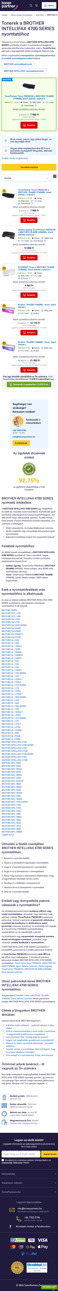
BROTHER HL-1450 (10, 709)
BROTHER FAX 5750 (11, 622)
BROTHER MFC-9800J (12, 817)
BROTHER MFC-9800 (11, 814)
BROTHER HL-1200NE (12, 652)
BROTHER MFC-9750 (11, 808)
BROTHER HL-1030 (10, 640)
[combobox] (26, 178)
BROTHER (40, 15)
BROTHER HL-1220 (10, 661)
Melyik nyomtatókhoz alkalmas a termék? (29, 109)
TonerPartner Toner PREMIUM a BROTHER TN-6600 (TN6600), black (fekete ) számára (29, 97)
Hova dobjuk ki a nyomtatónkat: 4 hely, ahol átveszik (29, 1055)
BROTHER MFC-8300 (11, 763)
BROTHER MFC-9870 (11, 826)
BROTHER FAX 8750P (11, 637)
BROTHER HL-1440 (10, 703)
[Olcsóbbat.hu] (37, 1264)
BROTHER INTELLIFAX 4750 (14, 748)
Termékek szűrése (29, 167)
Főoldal (4, 15)
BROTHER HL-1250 (10, 676)
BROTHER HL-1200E (11, 649)
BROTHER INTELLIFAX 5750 (14, 757)
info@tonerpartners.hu (24, 437)
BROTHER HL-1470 (10, 721)
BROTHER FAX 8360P (11, 631)
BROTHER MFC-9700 (11, 805)
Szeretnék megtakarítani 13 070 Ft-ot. (31, 384)
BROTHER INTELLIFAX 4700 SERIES (18, 745)
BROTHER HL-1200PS (12, 658)
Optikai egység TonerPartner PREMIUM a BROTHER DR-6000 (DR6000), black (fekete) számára (37, 232)
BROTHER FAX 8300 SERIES (14, 625)
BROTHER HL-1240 (10, 667)
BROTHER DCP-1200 (11, 613)
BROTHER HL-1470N (11, 727)
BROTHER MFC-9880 (11, 829)
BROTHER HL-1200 (10, 643)
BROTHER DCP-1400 (11, 616)
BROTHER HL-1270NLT (12, 694)
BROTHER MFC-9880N (12, 832)
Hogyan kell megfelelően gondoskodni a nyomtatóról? (30, 1040)
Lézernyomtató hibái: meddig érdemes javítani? (27, 1037)
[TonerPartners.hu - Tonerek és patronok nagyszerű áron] (10, 5)
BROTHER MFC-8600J (12, 775)
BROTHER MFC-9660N (12, 799)
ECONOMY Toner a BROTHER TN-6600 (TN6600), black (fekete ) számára (36, 268)
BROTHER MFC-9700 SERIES (15, 802)
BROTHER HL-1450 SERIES (14, 706)
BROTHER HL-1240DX (12, 670)
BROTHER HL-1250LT (11, 682)
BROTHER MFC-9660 (11, 796)
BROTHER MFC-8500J (12, 769)
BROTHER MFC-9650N (12, 793)
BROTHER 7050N (9, 610)
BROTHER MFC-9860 (11, 823)
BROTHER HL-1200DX (12, 646)
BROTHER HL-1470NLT (12, 730)
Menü (51, 5)
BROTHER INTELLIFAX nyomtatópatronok (24, 71)
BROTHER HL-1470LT (11, 724)
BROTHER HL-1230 (10, 664)
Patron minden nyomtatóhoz (21, 15)
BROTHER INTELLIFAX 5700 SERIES (18, 754)
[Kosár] (36, 5)
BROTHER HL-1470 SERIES (14, 718)
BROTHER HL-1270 (10, 688)
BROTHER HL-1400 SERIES (14, 697)
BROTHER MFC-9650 (11, 790)
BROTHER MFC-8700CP (13, 781)
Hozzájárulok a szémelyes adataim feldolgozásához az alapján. (26, 1161)
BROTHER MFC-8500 (11, 766)
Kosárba (31, 125)
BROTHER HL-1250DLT (12, 679)
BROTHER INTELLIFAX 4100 (14, 742)
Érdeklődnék (21, 443)
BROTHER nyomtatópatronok (18, 64)
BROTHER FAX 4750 (11, 619)
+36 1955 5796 (19, 430)
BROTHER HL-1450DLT (12, 712)
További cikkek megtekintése (15, 158)
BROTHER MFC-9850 (11, 820)
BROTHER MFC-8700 (11, 778)
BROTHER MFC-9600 (11, 784)
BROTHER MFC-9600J (12, 787)
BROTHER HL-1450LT (11, 715)
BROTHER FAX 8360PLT (12, 634)
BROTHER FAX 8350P (11, 628)
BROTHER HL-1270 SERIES (14, 685)
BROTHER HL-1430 (10, 700)
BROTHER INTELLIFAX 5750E (15, 760)
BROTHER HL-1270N (11, 691)
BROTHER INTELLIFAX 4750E (15, 751)
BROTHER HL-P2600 (11, 739)
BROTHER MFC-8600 (11, 772)
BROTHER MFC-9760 (11, 811)
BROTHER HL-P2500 (11, 736)
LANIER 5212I (8, 835)
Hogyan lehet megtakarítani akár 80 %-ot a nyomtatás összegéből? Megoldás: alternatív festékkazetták (31, 150)
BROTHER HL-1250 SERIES (14, 673)
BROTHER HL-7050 (10, 733)
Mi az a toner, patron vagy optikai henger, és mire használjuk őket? (31, 140)
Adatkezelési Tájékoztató (12, 1162)
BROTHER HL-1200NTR (12, 655)
